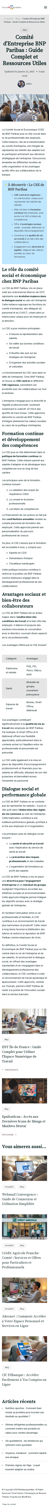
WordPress (26, 1497)
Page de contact (9, 1504)
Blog (24, 30)
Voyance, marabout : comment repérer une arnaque (26, 1455)
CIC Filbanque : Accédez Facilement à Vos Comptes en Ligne (24, 1380)
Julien (29, 84)
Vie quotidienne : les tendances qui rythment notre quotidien (24, 1442)
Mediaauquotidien (26, 1489)
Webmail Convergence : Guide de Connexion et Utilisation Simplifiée (20, 1199)
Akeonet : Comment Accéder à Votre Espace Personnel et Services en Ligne (24, 1321)
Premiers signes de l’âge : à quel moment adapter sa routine (22, 1467)
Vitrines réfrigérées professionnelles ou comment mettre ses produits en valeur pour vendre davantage (26, 1428)
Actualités (9, 1187)
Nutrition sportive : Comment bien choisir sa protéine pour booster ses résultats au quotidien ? (24, 1412)
